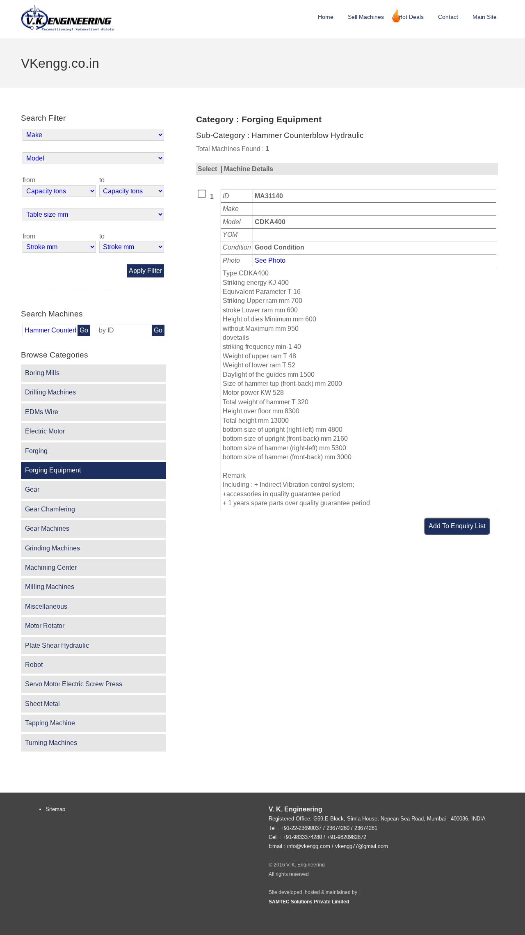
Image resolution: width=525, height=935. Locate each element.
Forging (36, 450)
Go (84, 330)
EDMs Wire (41, 411)
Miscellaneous (46, 606)
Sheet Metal (42, 703)
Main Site (484, 17)
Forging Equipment (53, 470)
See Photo (270, 260)
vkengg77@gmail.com (361, 846)
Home (325, 17)
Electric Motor (45, 431)
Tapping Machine (50, 723)
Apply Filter (145, 270)
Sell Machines (366, 17)
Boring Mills (42, 372)
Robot (34, 664)
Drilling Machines (50, 392)
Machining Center (51, 567)
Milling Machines (49, 586)
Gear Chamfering (50, 509)
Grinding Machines (52, 548)
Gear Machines (47, 528)
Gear (32, 489)
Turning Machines (51, 742)
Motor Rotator (44, 625)
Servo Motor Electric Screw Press (73, 684)
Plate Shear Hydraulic (57, 645)
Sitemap (55, 809)
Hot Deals (411, 17)
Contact (448, 17)
